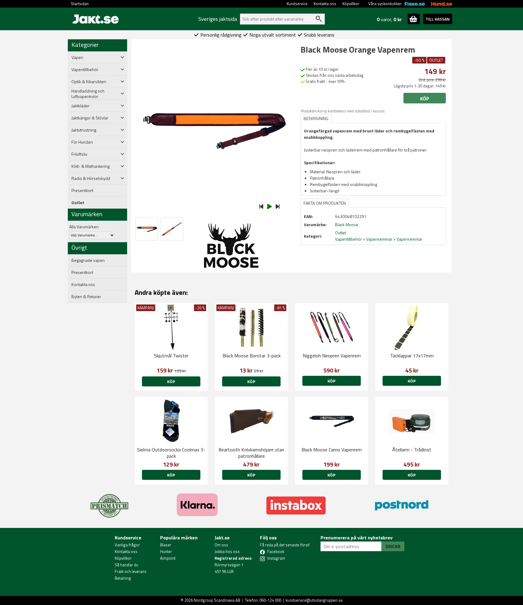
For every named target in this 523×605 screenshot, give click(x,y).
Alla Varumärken (84, 226)
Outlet (77, 202)
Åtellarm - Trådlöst (411, 449)
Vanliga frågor (127, 545)
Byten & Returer (86, 296)
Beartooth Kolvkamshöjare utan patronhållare (251, 453)
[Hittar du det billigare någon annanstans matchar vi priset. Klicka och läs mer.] (109, 502)
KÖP (251, 381)
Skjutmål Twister (171, 355)
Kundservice (297, 4)
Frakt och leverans (130, 571)
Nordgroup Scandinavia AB (217, 600)
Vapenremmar (379, 239)
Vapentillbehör (348, 239)
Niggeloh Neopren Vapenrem (332, 355)
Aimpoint (168, 558)
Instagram (276, 558)
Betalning (123, 578)
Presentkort (82, 190)
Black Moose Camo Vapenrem (331, 449)
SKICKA (392, 546)
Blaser (165, 545)
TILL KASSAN (438, 19)
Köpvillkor (350, 4)
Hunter (166, 551)
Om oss (221, 545)
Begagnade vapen (88, 260)
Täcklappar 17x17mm (412, 355)
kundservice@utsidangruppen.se (314, 600)
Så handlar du (126, 565)
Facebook (275, 551)
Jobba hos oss (227, 551)
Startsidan (80, 4)
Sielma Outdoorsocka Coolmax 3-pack (171, 453)
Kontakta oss (325, 4)
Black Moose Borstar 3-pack (251, 355)
